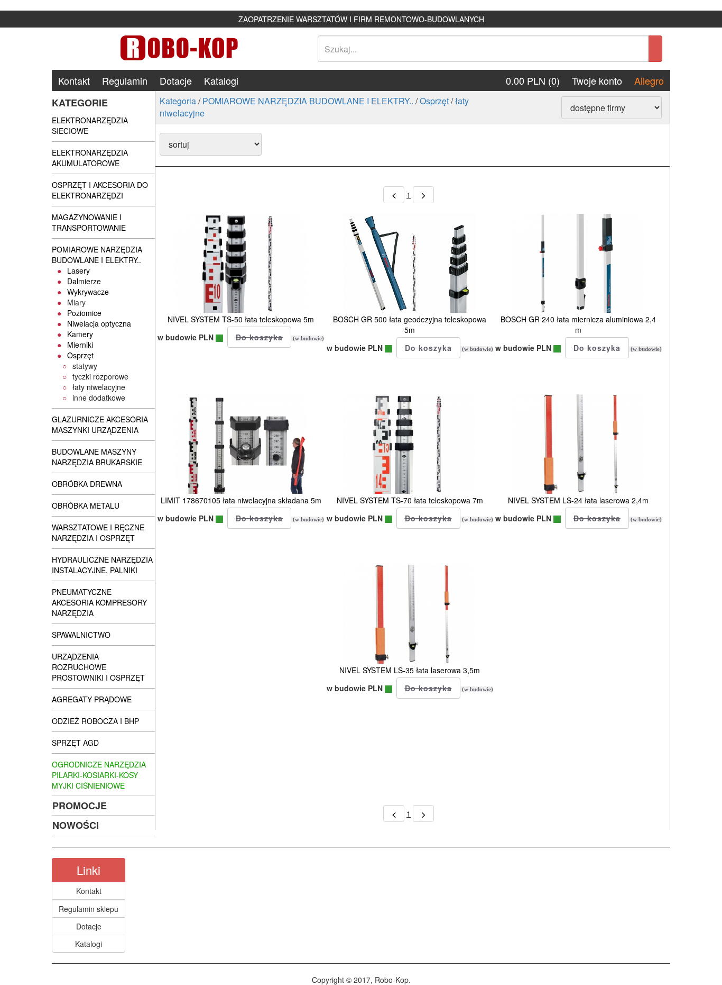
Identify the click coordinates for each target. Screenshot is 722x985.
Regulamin (124, 80)
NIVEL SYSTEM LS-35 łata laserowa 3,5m (409, 670)
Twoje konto (597, 80)
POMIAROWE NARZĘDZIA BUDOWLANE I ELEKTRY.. (307, 101)
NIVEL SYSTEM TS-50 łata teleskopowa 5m (241, 319)
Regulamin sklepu (88, 908)
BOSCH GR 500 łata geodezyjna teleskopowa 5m (409, 324)
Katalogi (221, 80)
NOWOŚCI (75, 825)
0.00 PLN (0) (533, 80)
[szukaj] (655, 48)
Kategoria (178, 101)
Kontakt (74, 80)
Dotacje (176, 80)
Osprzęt (434, 101)
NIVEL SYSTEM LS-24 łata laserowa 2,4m (578, 500)
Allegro (649, 80)
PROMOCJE (79, 805)
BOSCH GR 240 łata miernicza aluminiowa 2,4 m (578, 324)
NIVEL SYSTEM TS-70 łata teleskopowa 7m (410, 500)
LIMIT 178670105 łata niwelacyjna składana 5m (241, 500)
